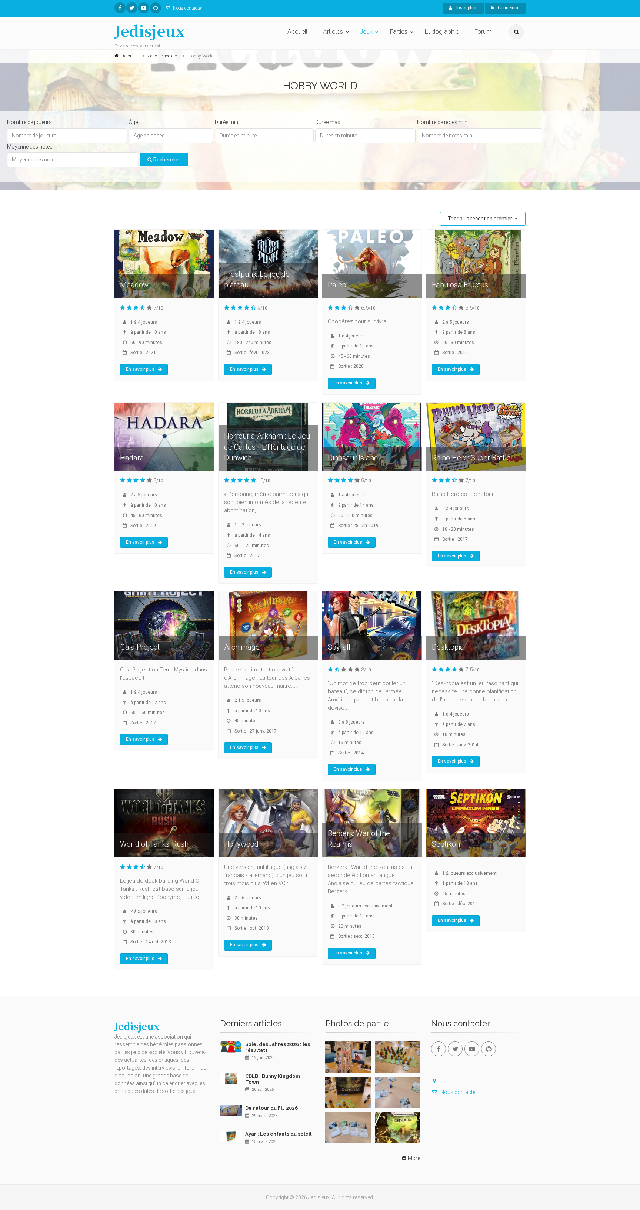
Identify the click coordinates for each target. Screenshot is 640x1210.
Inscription (466, 7)
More (414, 1158)
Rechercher (166, 160)
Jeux (366, 31)
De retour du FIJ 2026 (271, 1108)
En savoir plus (140, 369)
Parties (398, 31)
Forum (483, 31)
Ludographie (442, 31)
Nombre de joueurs (29, 122)
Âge (133, 122)
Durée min (226, 122)
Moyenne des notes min (35, 147)
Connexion (508, 7)
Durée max (327, 122)
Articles (333, 31)
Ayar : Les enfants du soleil (278, 1134)
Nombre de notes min (442, 122)
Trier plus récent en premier (480, 218)
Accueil (297, 31)
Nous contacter (187, 8)
